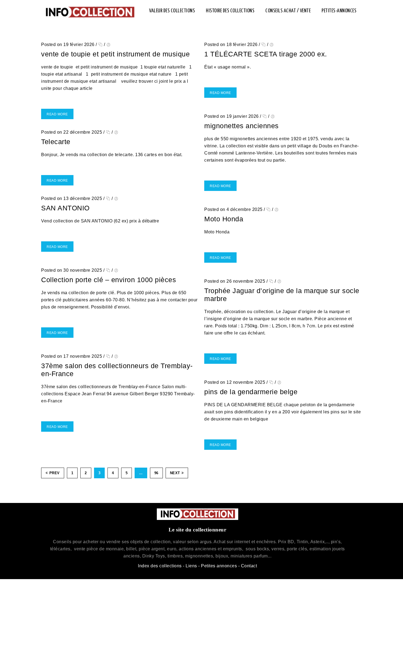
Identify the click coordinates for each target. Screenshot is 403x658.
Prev (54, 473)
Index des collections (160, 565)
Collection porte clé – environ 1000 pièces (108, 280)
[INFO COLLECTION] (89, 12)
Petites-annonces (339, 10)
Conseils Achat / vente (288, 10)
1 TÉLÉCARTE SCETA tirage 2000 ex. (265, 54)
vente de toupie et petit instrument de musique (115, 54)
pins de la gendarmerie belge (250, 392)
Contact (249, 565)
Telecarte (55, 141)
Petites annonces (219, 565)
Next (175, 473)
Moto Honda (223, 219)
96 (156, 473)
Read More (57, 114)
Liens (191, 565)
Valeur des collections (172, 10)
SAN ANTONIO (65, 208)
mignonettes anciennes (241, 126)
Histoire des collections (230, 10)
